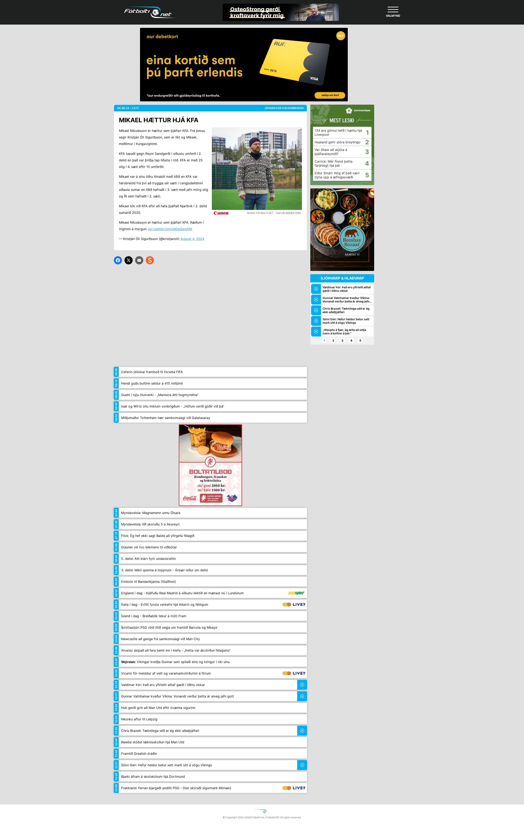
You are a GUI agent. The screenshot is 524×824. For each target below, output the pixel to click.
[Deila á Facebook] (118, 260)
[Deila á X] (128, 260)
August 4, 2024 (192, 239)
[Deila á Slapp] (150, 260)
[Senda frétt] (139, 260)
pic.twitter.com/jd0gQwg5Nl (170, 229)
